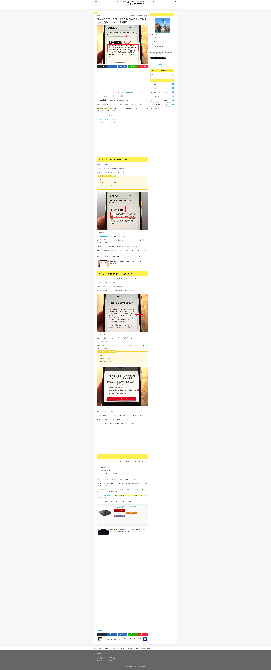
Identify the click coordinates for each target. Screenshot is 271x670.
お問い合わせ (150, 6)
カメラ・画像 (155, 96)
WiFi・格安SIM (155, 84)
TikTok (95, 12)
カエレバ (120, 507)
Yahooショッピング (119, 515)
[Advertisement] (122, 79)
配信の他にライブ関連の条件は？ (108, 122)
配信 (98, 279)
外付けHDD (142, 483)
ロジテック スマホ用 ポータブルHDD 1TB (125, 506)
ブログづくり (155, 108)
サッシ (128, 92)
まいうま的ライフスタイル (159, 92)
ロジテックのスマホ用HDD (104, 495)
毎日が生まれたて (132, 666)
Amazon (131, 512)
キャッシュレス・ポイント (159, 100)
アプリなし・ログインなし (108, 286)
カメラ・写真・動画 (136, 6)
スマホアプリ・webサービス (124, 6)
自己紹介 (144, 6)
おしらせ (154, 88)
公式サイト (103, 236)
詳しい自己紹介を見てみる (162, 64)
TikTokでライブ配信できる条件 (107, 119)
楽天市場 (119, 510)
